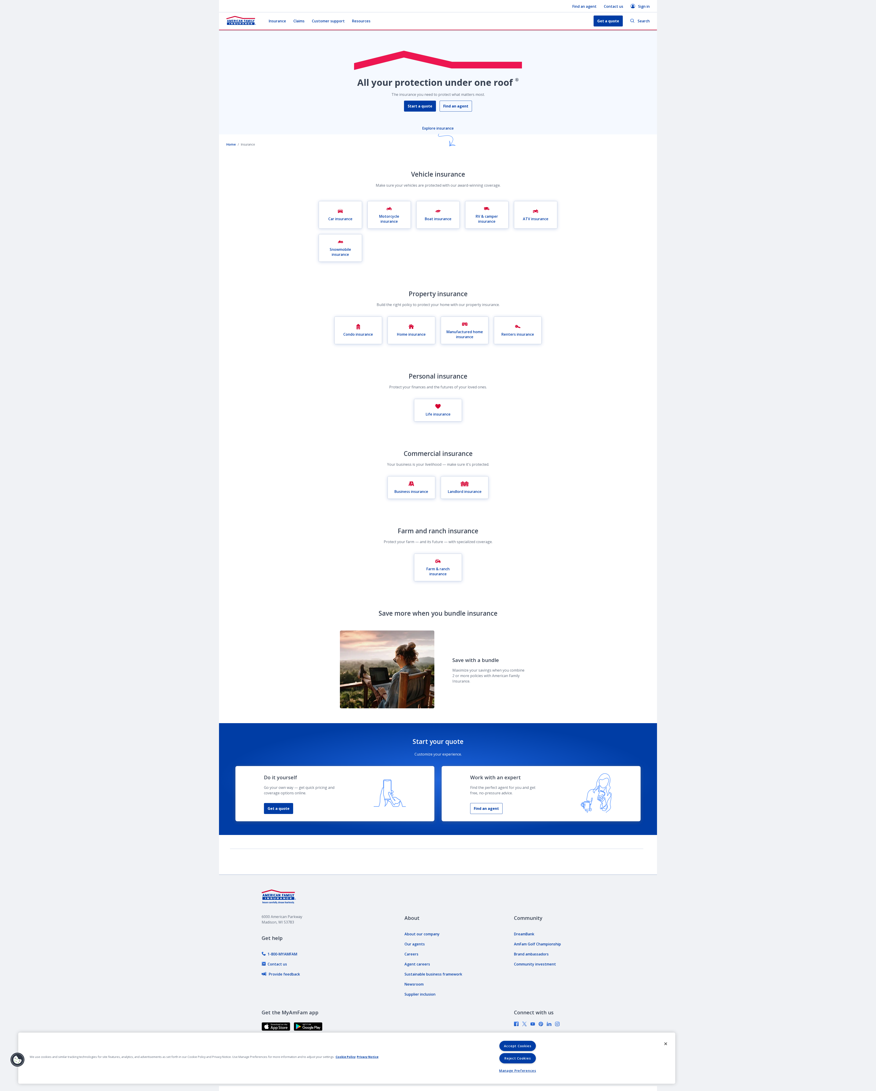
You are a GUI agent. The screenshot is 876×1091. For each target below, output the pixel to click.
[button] (17, 1059)
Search (644, 21)
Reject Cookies (517, 1058)
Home (231, 144)
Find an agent (584, 6)
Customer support (328, 21)
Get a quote (278, 808)
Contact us (613, 6)
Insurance (277, 21)
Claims (299, 21)
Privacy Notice (367, 1057)
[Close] (666, 1044)
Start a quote (420, 106)
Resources (361, 21)
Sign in (644, 6)
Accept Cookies (517, 1046)
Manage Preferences (517, 1070)
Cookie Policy (346, 1057)
